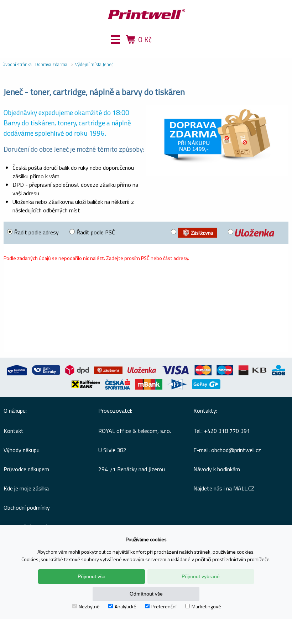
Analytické (125, 606)
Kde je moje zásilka (26, 488)
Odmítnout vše (146, 594)
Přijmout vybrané (201, 576)
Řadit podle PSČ (96, 232)
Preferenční (164, 606)
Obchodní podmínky (27, 507)
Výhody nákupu (22, 450)
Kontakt (14, 431)
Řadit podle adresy (36, 232)
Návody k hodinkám (216, 469)
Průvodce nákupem (26, 469)
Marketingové (206, 606)
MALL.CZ (243, 488)
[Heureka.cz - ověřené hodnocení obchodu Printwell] (172, 49)
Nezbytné (89, 606)
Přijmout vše (91, 576)
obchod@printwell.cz (236, 450)
